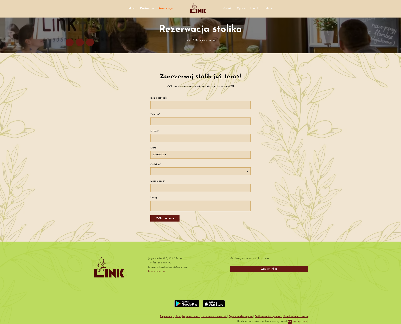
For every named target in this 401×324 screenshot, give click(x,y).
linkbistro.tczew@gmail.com (172, 267)
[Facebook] (70, 42)
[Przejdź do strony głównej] (198, 7)
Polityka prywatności (187, 316)
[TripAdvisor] (80, 42)
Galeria (227, 8)
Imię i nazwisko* (159, 98)
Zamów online (269, 269)
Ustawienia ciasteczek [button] (214, 316)
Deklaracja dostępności (268, 316)
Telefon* (155, 114)
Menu (131, 8)
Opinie (241, 8)
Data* (153, 148)
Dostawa (146, 8)
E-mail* (154, 131)
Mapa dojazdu (156, 271)
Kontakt (255, 8)
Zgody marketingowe (241, 316)
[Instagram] (90, 42)
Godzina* (155, 164)
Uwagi (153, 197)
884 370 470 (165, 263)
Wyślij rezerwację (164, 218)
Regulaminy (167, 316)
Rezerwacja (165, 8)
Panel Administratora (295, 316)
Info (268, 8)
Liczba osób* (157, 181)
